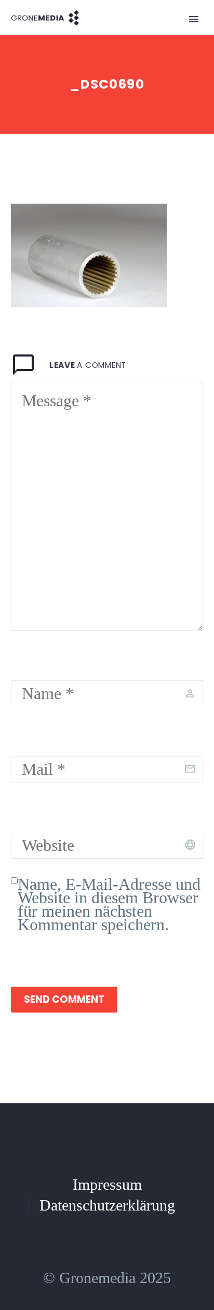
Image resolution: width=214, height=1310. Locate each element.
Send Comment (64, 999)
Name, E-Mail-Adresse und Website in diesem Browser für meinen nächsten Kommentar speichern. (109, 904)
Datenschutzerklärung (107, 1206)
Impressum (107, 1185)
